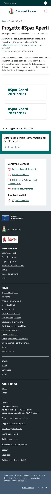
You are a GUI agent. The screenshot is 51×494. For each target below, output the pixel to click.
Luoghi (4, 392)
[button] (45, 11)
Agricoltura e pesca (10, 292)
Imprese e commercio (11, 330)
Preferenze (28, 487)
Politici (4, 269)
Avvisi (4, 365)
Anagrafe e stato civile (11, 300)
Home (4, 21)
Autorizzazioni (8, 309)
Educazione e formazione (12, 321)
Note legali (6, 454)
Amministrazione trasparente (14, 444)
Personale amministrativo (13, 265)
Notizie (5, 374)
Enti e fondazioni (9, 257)
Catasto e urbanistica (11, 313)
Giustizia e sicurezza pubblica (14, 326)
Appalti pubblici (8, 305)
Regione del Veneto (10, 3)
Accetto (42, 487)
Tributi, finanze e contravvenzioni (16, 342)
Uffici (4, 278)
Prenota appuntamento (12, 428)
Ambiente (6, 296)
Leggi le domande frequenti (13, 423)
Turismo (5, 347)
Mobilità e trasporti (10, 334)
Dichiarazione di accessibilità (14, 460)
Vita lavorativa (8, 351)
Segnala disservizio (10, 433)
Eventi (4, 388)
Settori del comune (10, 273)
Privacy (5, 449)
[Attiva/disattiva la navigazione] (2, 11)
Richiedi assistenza (10, 439)
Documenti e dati (9, 252)
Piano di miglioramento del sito (15, 418)
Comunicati (6, 369)
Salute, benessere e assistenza (15, 338)
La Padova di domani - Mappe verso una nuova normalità (22, 46)
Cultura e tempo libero (11, 317)
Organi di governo (9, 261)
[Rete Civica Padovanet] (25, 239)
